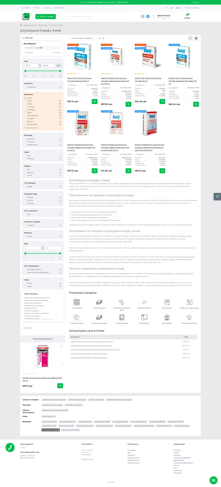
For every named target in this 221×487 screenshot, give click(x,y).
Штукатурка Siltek (49, 426)
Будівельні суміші (30, 25)
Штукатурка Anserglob (70, 430)
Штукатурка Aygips (182, 426)
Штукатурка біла (30, 308)
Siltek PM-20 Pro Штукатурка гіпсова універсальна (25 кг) (91, 345)
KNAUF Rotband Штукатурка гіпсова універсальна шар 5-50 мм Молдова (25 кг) (115, 147)
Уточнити (56, 52)
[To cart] (60, 385)
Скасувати (29, 52)
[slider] (25, 71)
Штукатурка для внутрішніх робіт (37, 298)
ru (167, 8)
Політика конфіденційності (183, 463)
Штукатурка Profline (175, 422)
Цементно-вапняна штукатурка (36, 313)
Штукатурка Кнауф (49, 430)
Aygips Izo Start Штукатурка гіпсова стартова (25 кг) (89, 353)
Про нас (176, 465)
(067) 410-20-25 (163, 16)
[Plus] (194, 112)
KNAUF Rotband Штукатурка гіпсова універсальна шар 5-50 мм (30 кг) (115, 81)
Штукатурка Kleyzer (120, 422)
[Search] (68, 16)
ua (171, 8)
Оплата (36, 8)
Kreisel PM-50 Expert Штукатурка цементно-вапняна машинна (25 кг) (95, 349)
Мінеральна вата (134, 460)
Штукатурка (43, 25)
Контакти (47, 8)
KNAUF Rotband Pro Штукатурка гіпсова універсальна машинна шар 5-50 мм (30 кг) (149, 147)
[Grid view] (196, 38)
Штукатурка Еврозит (67, 422)
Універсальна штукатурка (34, 305)
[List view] (190, 38)
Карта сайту (178, 470)
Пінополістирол (133, 457)
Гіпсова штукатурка (31, 311)
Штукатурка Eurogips (104, 426)
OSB (129, 452)
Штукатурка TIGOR (31, 318)
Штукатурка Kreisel (66, 426)
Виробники (59, 8)
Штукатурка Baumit (164, 426)
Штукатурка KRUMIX (157, 422)
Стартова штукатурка (32, 316)
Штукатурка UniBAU (102, 422)
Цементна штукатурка (33, 303)
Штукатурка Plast (85, 422)
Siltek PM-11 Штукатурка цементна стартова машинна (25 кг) (92, 341)
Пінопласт (131, 455)
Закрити (196, 2)
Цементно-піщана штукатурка (36, 300)
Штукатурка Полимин (84, 426)
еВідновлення (179, 460)
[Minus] (173, 112)
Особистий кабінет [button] (192, 8)
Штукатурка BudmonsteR (144, 426)
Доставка (26, 8)
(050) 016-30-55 (163, 18)
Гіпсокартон (132, 450)
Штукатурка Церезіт (123, 426)
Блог (175, 468)
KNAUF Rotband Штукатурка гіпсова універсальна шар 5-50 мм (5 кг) (81, 147)
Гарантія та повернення (182, 457)
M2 (77, 236)
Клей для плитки (134, 463)
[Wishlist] (61, 346)
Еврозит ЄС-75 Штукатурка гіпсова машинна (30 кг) (89, 357)
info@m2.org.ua (87, 459)
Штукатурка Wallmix (139, 422)
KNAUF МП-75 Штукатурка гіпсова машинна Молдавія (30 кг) (183, 81)
